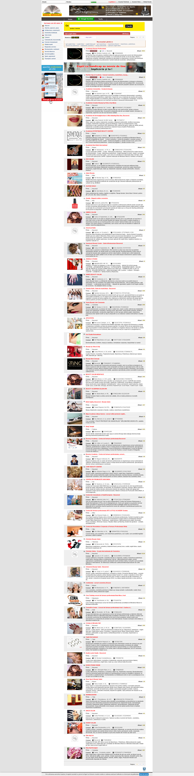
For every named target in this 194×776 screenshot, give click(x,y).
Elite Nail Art (90, 735)
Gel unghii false (70, 34)
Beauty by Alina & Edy (93, 346)
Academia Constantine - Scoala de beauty (99, 89)
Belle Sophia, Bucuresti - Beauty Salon (98, 402)
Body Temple (90, 426)
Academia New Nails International (96, 145)
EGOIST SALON (91, 723)
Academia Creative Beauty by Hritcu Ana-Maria (101, 103)
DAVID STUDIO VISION (93, 665)
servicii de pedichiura (72, 45)
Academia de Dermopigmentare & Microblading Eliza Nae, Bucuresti (107, 115)
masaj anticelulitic (101, 45)
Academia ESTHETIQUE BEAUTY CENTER (99, 131)
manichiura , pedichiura (128, 44)
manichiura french (113, 44)
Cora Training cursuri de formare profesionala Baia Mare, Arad (106, 595)
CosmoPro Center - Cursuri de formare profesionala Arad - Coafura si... (108, 607)
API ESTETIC (90, 318)
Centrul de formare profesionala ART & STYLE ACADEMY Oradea (107, 510)
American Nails (91, 228)
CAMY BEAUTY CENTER (94, 467)
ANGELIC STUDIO (91, 259)
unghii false (80, 44)
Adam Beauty (90, 173)
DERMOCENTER (91, 695)
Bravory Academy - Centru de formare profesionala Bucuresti (105, 438)
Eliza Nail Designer (92, 748)
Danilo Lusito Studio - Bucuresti (96, 653)
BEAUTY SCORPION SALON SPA (96, 389)
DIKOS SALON (90, 711)
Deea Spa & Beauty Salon (94, 679)
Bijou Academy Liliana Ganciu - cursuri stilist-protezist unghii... (106, 414)
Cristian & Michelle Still (93, 623)
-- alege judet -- (88, 37)
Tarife (100, 19)
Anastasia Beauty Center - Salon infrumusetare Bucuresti (104, 243)
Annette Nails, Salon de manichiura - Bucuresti (101, 288)
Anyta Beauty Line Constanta (95, 302)
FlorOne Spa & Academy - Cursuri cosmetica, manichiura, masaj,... (107, 75)
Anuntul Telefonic (123, 2)
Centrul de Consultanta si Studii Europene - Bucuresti (103, 495)
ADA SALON (90, 159)
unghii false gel (90, 44)
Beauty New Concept (92, 359)
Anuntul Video (136, 2)
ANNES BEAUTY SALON (94, 274)
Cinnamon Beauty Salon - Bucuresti (97, 567)
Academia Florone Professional (96, 48)
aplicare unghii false (114, 45)
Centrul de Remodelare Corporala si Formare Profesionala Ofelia (106, 526)
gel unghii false (70, 44)
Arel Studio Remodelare (93, 334)
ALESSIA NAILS (91, 186)
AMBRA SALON (91, 212)
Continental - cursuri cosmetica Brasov (98, 583)
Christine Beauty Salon (93, 539)
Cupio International (92, 637)
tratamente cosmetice (87, 45)
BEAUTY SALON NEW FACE (95, 374)
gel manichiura (101, 44)
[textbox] (96, 25)
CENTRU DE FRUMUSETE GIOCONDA (98, 479)
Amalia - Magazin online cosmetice (97, 198)
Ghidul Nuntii (147, 2)
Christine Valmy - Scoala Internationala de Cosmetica (103, 551)
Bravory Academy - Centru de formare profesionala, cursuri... (105, 454)
